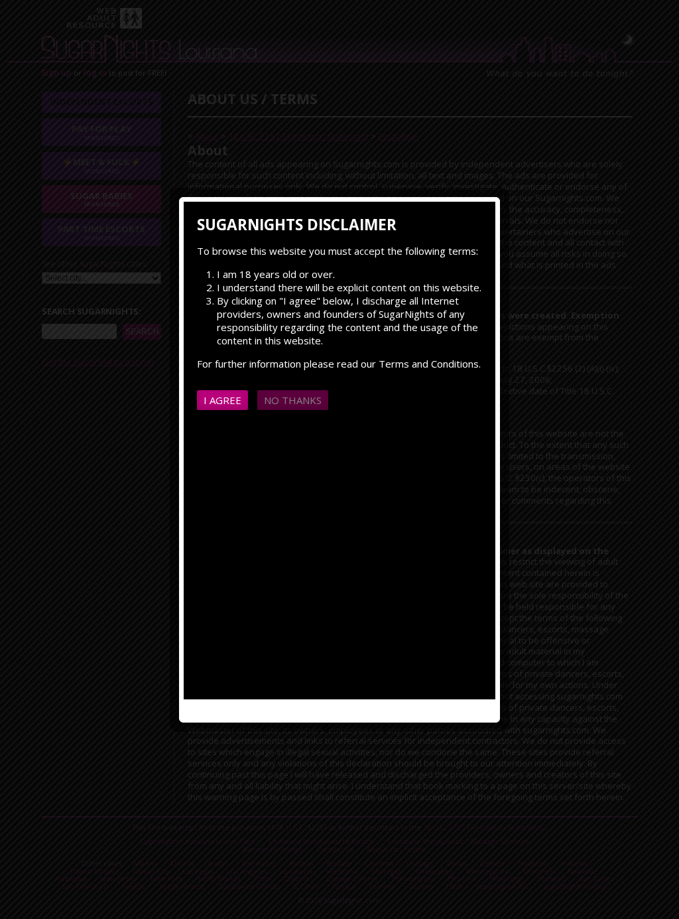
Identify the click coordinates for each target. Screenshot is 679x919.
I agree (222, 400)
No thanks (293, 400)
